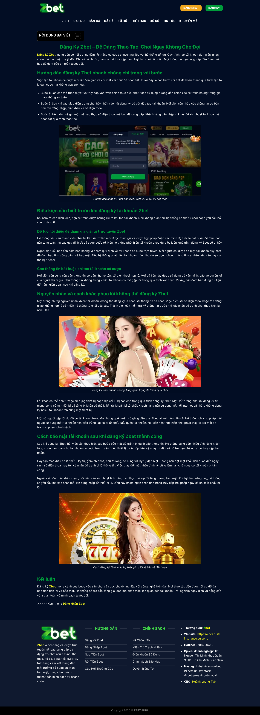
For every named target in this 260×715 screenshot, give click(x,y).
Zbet (66, 21)
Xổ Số (154, 21)
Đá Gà (109, 21)
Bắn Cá (94, 21)
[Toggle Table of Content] (76, 36)
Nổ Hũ (122, 21)
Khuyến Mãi (188, 21)
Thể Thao (138, 21)
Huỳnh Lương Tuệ (204, 681)
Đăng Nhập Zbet (74, 603)
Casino (79, 21)
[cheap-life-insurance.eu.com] (51, 8)
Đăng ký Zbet (46, 54)
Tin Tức (169, 21)
